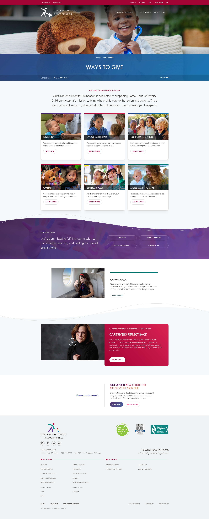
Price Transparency (48, 482)
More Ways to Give (142, 188)
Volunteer (54, 504)
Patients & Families (143, 12)
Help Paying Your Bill (48, 478)
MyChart (142, 2)
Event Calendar (97, 137)
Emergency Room (112, 464)
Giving (43, 504)
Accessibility (149, 504)
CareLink (76, 478)
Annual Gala (118, 279)
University (46, 2)
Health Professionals (80, 482)
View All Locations (145, 469)
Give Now (164, 78)
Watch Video (117, 360)
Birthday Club (95, 188)
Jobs (149, 2)
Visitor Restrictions (80, 473)
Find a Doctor (159, 12)
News (42, 496)
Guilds (47, 188)
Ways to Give (159, 2)
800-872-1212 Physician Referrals (88, 453)
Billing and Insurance (48, 473)
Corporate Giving (141, 137)
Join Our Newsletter (71, 504)
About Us (133, 2)
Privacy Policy (163, 504)
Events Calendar (79, 464)
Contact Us (153, 245)
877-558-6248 (66, 453)
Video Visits (77, 469)
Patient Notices (46, 487)
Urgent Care (142, 464)
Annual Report (154, 238)
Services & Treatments (124, 12)
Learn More (94, 151)
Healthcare (57, 2)
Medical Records (47, 469)
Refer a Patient (78, 487)
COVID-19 (76, 491)
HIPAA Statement (134, 504)
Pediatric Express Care (114, 469)
